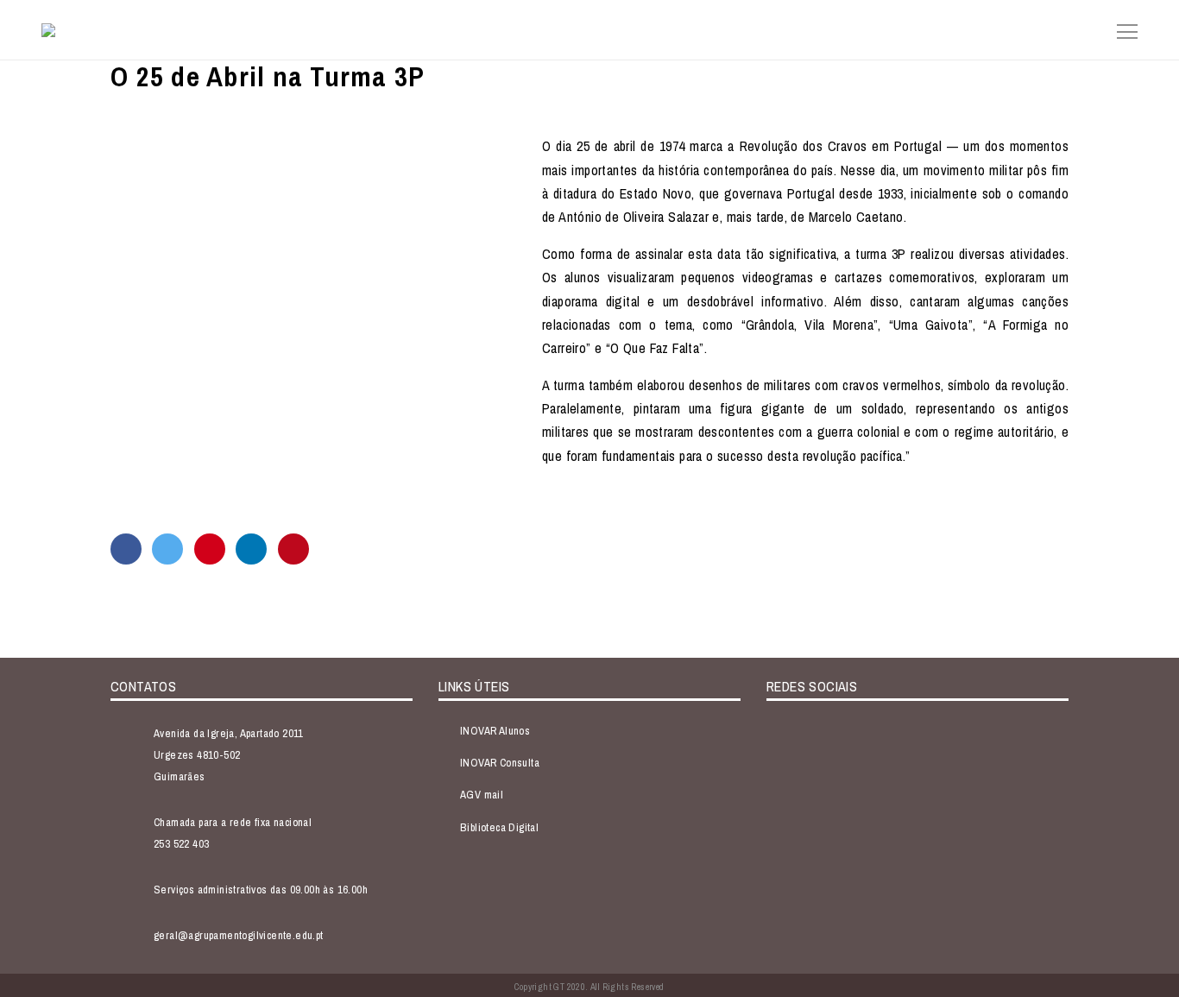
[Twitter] (167, 549)
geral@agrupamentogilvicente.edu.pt (239, 935)
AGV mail (481, 794)
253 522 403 (181, 843)
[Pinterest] (293, 549)
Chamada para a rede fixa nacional (233, 822)
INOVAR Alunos (495, 730)
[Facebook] (126, 549)
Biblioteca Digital (499, 827)
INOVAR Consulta (499, 762)
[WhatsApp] (209, 549)
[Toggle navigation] (1122, 29)
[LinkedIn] (251, 549)
